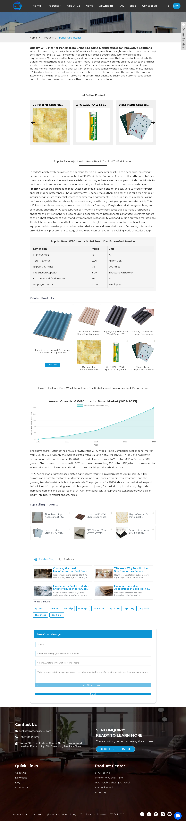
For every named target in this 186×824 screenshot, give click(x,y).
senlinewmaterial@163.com (35, 731)
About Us (20, 772)
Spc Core (114, 608)
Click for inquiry (113, 749)
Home (33, 37)
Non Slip (68, 608)
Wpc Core (98, 608)
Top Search (88, 814)
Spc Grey (130, 608)
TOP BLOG (117, 814)
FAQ (17, 782)
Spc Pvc (39, 608)
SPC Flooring (102, 772)
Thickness (40, 615)
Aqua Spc (145, 608)
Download (21, 777)
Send (93, 694)
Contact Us (21, 787)
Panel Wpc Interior (70, 37)
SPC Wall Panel (104, 787)
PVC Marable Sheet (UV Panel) (113, 782)
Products (48, 37)
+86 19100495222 (29, 737)
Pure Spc (83, 608)
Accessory (101, 792)
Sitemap (102, 814)
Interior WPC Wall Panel (109, 777)
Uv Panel (53, 608)
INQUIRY (176, 5)
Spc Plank (56, 615)
